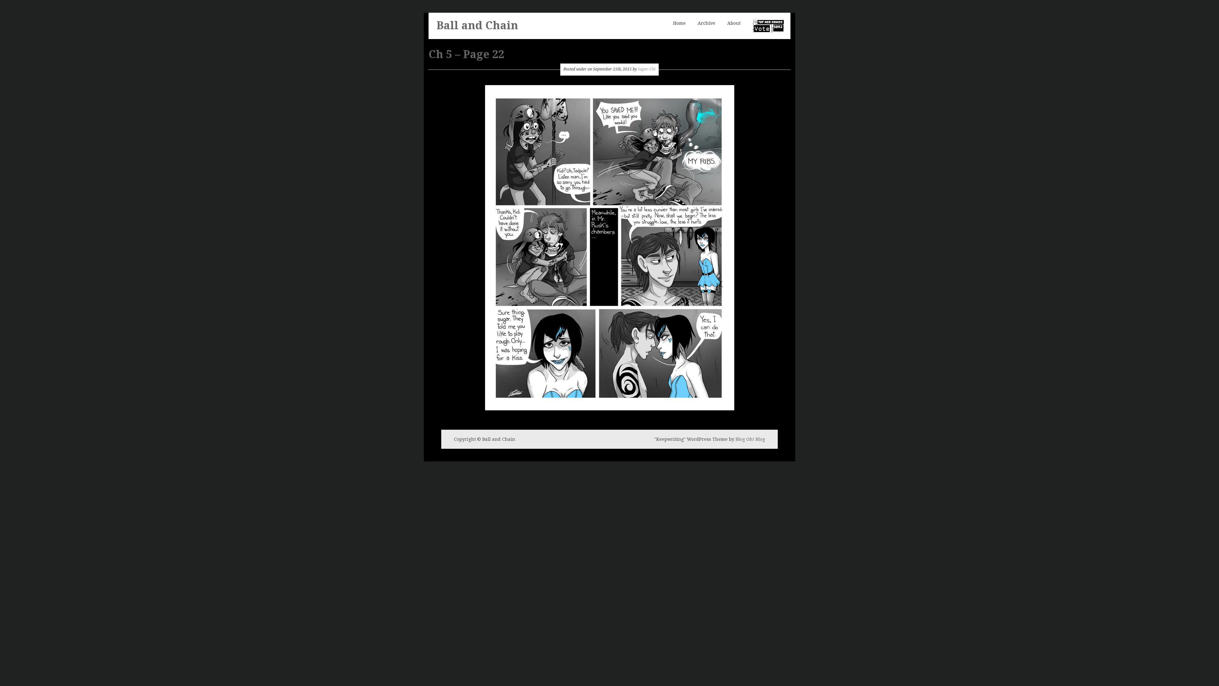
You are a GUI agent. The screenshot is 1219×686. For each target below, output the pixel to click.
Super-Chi (647, 69)
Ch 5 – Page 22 (466, 54)
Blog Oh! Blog (750, 439)
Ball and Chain (477, 25)
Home (679, 23)
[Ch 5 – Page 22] (609, 247)
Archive (706, 23)
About (734, 23)
